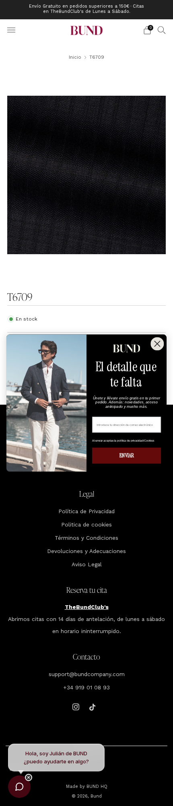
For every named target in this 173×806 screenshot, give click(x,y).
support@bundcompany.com (87, 674)
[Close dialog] (157, 343)
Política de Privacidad (86, 511)
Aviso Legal (87, 564)
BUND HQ (96, 786)
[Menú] (11, 30)
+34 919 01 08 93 (86, 687)
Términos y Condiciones (86, 538)
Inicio (75, 57)
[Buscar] (162, 30)
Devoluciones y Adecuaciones (86, 551)
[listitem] (87, 9)
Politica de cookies (86, 524)
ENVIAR (126, 455)
